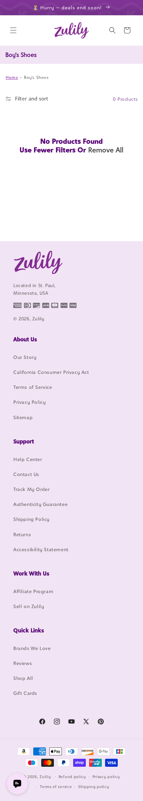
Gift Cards (25, 693)
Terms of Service (32, 387)
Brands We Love (32, 648)
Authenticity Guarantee (40, 504)
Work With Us (31, 573)
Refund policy (72, 776)
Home (12, 77)
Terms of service (56, 786)
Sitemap (23, 417)
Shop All (23, 678)
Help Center (27, 459)
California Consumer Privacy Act (51, 372)
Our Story (24, 357)
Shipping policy (93, 786)
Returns (22, 534)
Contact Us (26, 474)
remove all (105, 150)
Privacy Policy (29, 402)
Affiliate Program (33, 591)
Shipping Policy (31, 519)
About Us (25, 339)
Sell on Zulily (28, 606)
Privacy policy (106, 776)
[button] (13, 30)
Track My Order (31, 489)
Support (23, 441)
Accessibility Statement (41, 549)
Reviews (22, 663)
